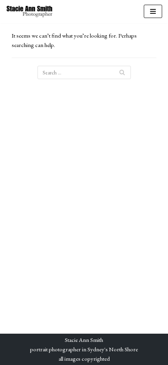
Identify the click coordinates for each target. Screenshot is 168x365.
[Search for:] (84, 72)
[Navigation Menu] (153, 11)
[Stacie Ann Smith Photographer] (29, 11)
